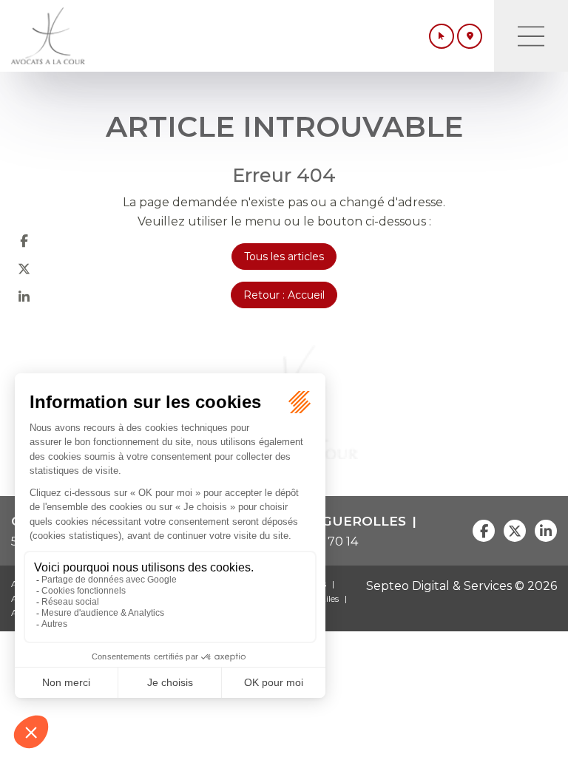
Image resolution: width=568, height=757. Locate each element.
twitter (23, 268)
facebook (23, 240)
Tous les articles (284, 256)
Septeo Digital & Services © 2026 (461, 586)
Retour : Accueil (284, 295)
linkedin (23, 296)
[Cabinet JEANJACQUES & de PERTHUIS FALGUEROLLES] (48, 35)
